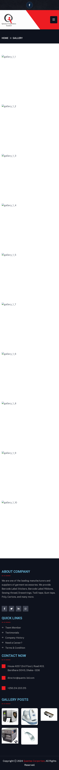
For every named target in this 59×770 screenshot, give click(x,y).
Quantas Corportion (34, 761)
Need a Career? (13, 643)
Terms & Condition (15, 648)
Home (5, 38)
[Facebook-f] (4, 608)
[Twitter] (11, 608)
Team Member (13, 627)
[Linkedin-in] (18, 608)
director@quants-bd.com (21, 678)
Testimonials (12, 632)
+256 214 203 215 (17, 688)
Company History (14, 638)
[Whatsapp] (25, 608)
